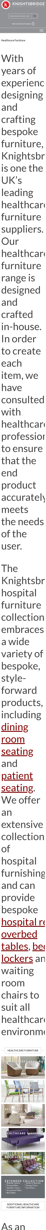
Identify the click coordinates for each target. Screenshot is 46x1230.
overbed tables (19, 940)
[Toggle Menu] (41, 30)
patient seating (17, 781)
